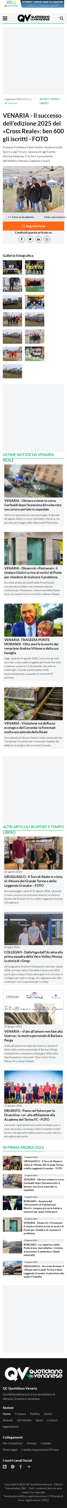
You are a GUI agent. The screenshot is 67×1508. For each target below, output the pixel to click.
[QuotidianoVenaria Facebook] (21, 1467)
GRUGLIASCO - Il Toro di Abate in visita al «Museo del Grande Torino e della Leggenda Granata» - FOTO (33, 881)
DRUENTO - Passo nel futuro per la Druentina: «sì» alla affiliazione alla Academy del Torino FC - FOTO (29, 1114)
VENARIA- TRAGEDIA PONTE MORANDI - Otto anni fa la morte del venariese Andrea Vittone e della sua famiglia (31, 646)
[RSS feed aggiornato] (5, 1467)
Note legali (10, 1449)
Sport (39, 1420)
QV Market (24, 1420)
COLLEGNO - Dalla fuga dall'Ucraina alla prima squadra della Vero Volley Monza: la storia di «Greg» (33, 956)
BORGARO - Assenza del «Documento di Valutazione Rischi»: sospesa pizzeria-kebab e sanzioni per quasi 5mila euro (43, 1206)
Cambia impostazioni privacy (40, 1449)
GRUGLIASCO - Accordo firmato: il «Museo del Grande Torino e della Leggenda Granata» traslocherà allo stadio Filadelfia (44, 1271)
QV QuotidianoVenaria (39, 1484)
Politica (35, 1413)
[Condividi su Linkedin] (38, 239)
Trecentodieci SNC (16, 1488)
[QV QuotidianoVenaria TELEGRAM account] (29, 1467)
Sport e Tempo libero (50, 101)
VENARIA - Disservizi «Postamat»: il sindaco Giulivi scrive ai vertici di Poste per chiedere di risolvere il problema (33, 572)
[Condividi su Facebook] (22, 239)
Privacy (31, 1443)
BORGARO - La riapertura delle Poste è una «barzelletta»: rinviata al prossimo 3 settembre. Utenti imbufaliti (43, 1250)
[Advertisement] (33, 60)
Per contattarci (13, 1443)
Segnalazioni (11, 1426)
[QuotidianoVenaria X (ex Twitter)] (13, 1467)
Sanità (48, 1413)
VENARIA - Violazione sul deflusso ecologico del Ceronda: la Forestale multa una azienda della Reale (30, 727)
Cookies (46, 1443)
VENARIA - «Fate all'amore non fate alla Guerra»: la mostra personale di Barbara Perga (33, 1035)
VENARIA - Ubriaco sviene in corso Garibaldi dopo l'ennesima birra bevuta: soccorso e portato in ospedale (33, 504)
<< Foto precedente (21, 217)
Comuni (52, 1420)
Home (7, 1413)
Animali (8, 1420)
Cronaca (20, 1413)
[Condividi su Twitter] (30, 239)
